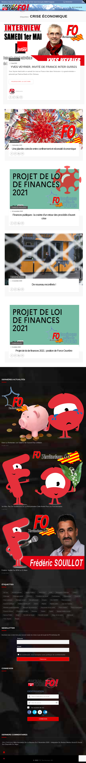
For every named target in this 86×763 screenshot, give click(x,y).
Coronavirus (67, 596)
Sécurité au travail (28, 615)
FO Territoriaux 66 (46, 760)
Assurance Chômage (62, 592)
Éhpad (17, 619)
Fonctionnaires (66, 600)
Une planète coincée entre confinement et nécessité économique (44, 148)
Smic (17, 615)
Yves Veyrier (7, 619)
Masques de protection (30, 607)
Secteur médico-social (63, 611)
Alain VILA (42, 592)
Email (19, 646)
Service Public (7, 615)
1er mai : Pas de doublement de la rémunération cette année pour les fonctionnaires (32, 506)
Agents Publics (30, 592)
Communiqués (17, 343)
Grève (36, 604)
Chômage (6, 596)
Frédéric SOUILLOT (24, 604)
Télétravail (70, 615)
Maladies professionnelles (11, 607)
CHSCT (75, 592)
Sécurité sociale (43, 615)
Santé (51, 611)
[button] (68, 2)
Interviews (14, 59)
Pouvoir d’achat (8, 611)
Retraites (34, 611)
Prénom (20, 638)
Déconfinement (33, 600)
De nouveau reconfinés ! (44, 284)
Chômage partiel (18, 596)
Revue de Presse (18, 277)
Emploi (44, 600)
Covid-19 (15, 141)
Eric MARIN (54, 600)
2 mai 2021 (14, 63)
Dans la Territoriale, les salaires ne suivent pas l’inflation (22, 443)
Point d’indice (63, 607)
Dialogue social (20, 600)
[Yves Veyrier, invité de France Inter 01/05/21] (43, 45)
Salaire (43, 611)
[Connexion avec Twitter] (35, 712)
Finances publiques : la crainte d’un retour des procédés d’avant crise (44, 216)
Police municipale (76, 607)
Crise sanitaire (7, 600)
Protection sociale (22, 611)
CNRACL (29, 596)
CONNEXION (43, 719)
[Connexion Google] (40, 712)
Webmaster (19, 91)
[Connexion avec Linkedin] (45, 712)
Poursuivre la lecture (21, 81)
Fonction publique (8, 604)
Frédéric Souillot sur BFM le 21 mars (14, 570)
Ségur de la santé (57, 615)
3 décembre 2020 (17, 145)
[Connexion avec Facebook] (29, 712)
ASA (50, 592)
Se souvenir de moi (37, 707)
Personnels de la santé (48, 607)
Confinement (56, 596)
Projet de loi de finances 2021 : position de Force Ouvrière (44, 350)
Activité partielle (17, 592)
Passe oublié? (32, 723)
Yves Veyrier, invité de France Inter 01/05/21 (44, 66)
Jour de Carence (67, 604)
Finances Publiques (19, 207)
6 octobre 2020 (16, 347)
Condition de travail (42, 596)
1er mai (5, 592)
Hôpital (44, 604)
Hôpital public (54, 604)
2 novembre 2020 (17, 281)
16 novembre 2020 (17, 211)
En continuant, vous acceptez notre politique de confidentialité (42, 655)
